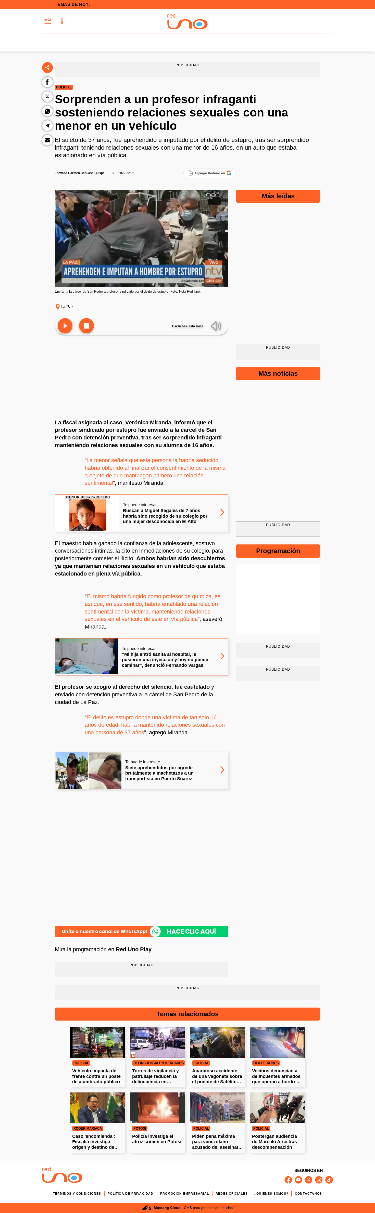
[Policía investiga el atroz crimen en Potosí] (157, 1107)
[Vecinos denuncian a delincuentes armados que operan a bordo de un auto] (277, 1042)
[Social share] (47, 67)
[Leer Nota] (65, 326)
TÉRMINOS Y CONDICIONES (77, 1193)
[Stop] (86, 326)
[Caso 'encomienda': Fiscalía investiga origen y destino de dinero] (97, 1107)
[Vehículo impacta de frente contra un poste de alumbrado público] (97, 1042)
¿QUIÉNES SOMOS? (271, 1193)
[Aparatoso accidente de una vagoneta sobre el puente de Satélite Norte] (217, 1042)
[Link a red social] (288, 1180)
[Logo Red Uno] (187, 21)
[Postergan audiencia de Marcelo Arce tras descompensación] (277, 1107)
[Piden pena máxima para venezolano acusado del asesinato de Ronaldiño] (217, 1107)
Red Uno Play (134, 949)
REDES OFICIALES (232, 1193)
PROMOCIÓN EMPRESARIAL (184, 1193)
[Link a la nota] (222, 513)
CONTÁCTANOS (308, 1193)
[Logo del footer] (62, 1176)
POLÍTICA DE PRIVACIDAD (130, 1193)
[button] (48, 21)
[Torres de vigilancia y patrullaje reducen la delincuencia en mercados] (157, 1042)
